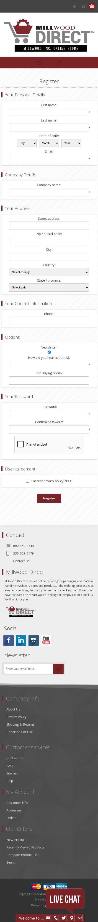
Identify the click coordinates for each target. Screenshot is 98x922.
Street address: (49, 219)
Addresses (14, 810)
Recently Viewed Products (25, 847)
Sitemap (12, 773)
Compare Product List (22, 855)
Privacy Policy (16, 717)
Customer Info (17, 802)
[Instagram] (33, 640)
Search (11, 862)
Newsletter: (49, 347)
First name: (49, 105)
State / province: (49, 281)
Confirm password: (49, 422)
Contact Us (21, 561)
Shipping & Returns (20, 724)
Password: (49, 407)
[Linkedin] (21, 640)
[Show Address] (72, 918)
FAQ (9, 765)
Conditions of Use (19, 732)
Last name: (49, 120)
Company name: (49, 185)
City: (49, 249)
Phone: (49, 314)
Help (9, 781)
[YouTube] (46, 640)
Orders (11, 818)
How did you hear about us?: (49, 358)
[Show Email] (48, 918)
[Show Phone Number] (56, 918)
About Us (13, 709)
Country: (49, 265)
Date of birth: (49, 136)
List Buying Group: (49, 373)
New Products (16, 839)
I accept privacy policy (47, 481)
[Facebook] (8, 640)
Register (74, 6)
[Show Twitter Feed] (64, 918)
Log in (83, 6)
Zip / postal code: (49, 234)
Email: (49, 151)
